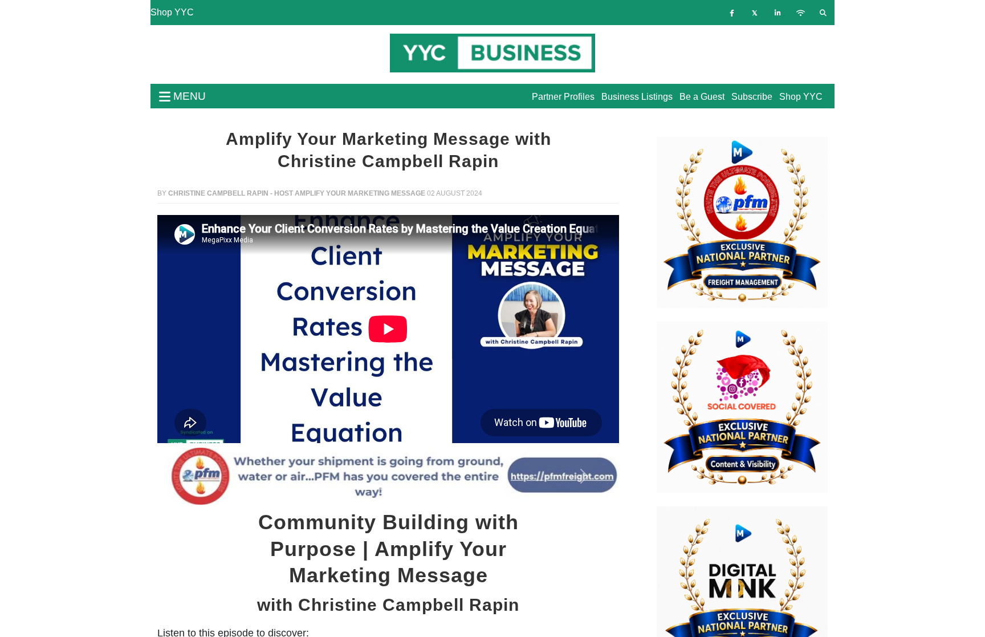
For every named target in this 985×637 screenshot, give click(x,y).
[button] (192, 476)
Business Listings (637, 97)
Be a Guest (701, 97)
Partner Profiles (563, 97)
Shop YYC (172, 12)
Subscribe (751, 97)
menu (188, 96)
